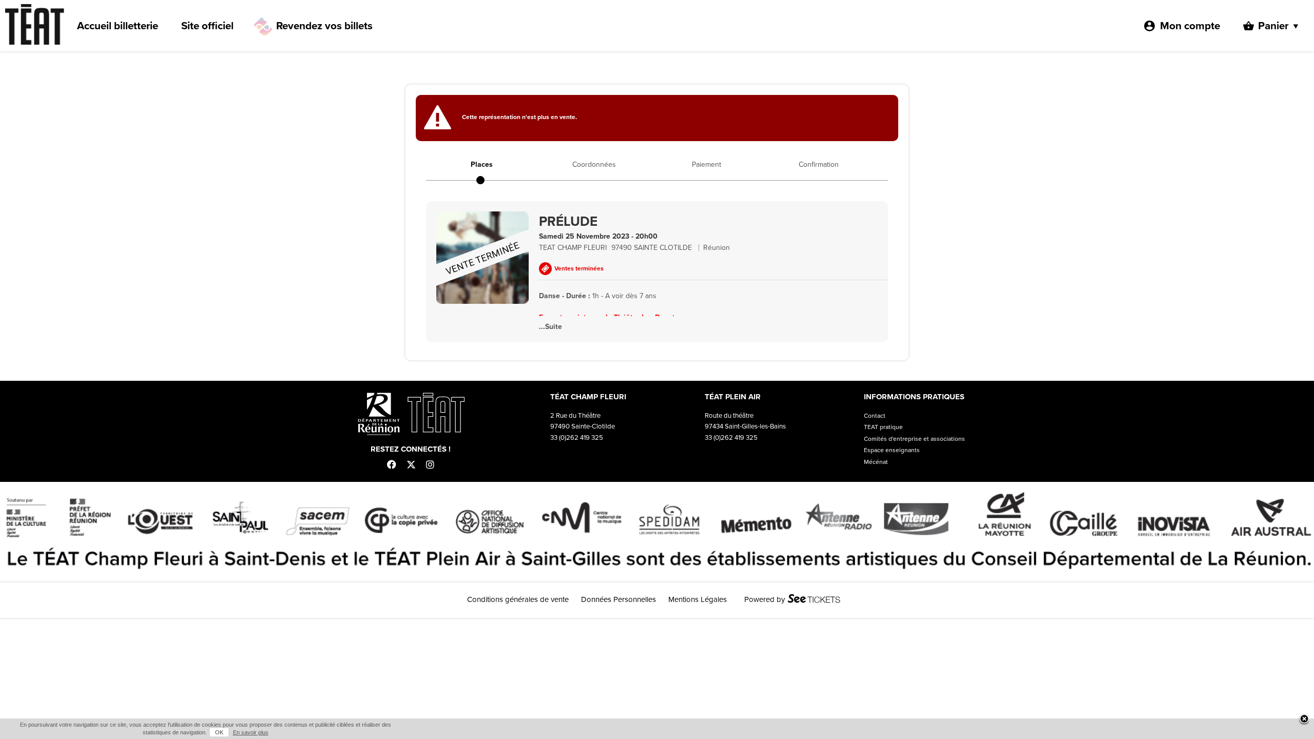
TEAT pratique (883, 427)
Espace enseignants (892, 450)
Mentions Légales (697, 599)
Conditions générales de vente (518, 599)
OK (219, 732)
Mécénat (876, 461)
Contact (874, 415)
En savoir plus (250, 732)
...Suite (550, 326)
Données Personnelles (618, 599)
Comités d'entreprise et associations (914, 438)
